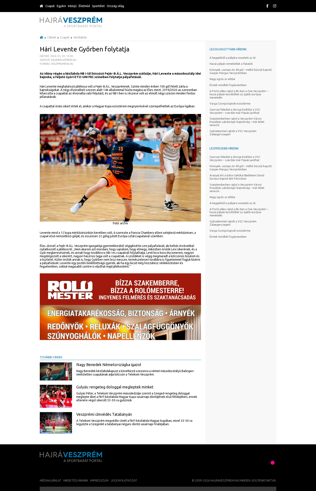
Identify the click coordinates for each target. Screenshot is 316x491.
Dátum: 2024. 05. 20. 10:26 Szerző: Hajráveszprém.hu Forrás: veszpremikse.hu (58, 60)
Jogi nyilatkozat (124, 480)
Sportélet (98, 6)
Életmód (84, 6)
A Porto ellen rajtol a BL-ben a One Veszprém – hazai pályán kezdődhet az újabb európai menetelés (239, 94)
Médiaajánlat (50, 480)
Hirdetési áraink (75, 480)
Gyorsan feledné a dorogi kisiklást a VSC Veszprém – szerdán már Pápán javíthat (235, 111)
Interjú (72, 6)
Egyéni (61, 6)
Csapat (50, 6)
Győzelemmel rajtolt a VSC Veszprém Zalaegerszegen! (233, 132)
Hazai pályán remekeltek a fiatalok (231, 63)
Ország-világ (115, 6)
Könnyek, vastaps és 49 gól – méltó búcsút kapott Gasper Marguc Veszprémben (241, 71)
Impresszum (99, 480)
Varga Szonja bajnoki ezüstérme (230, 103)
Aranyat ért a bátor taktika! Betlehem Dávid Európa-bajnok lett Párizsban (237, 177)
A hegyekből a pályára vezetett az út (233, 57)
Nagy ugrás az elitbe (222, 78)
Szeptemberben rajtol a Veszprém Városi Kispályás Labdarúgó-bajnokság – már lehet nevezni (237, 121)
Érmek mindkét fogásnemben (228, 84)
